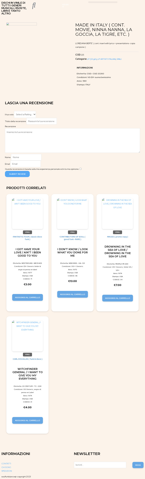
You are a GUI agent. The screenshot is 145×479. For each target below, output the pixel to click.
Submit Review (17, 174)
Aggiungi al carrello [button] (27, 297)
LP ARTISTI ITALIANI (107, 59)
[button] (102, 2)
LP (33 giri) (92, 59)
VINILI (119, 59)
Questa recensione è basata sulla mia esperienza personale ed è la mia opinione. (42, 169)
